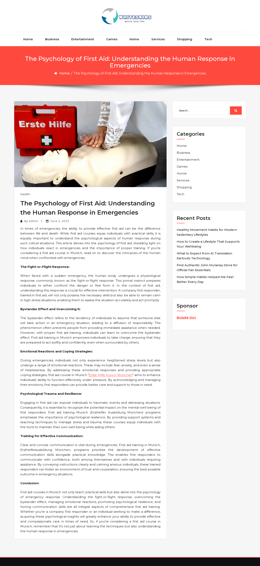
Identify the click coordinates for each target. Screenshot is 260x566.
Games (111, 39)
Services (158, 39)
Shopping (184, 39)
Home (28, 39)
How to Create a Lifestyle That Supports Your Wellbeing (208, 244)
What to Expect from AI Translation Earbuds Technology (204, 255)
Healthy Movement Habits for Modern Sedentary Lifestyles (207, 232)
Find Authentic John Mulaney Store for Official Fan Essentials (207, 267)
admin (33, 221)
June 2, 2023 (59, 221)
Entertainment (82, 39)
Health (25, 194)
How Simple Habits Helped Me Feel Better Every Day (205, 279)
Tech (208, 39)
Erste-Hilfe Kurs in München (110, 375)
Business (52, 39)
